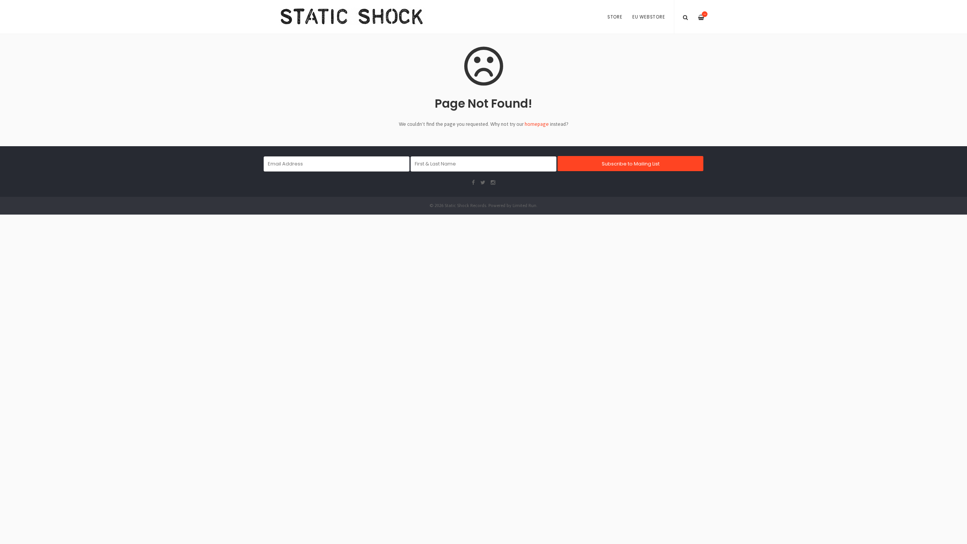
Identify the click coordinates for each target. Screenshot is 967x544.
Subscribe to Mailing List (631, 163)
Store (615, 17)
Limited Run (524, 205)
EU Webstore (648, 17)
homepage (537, 124)
